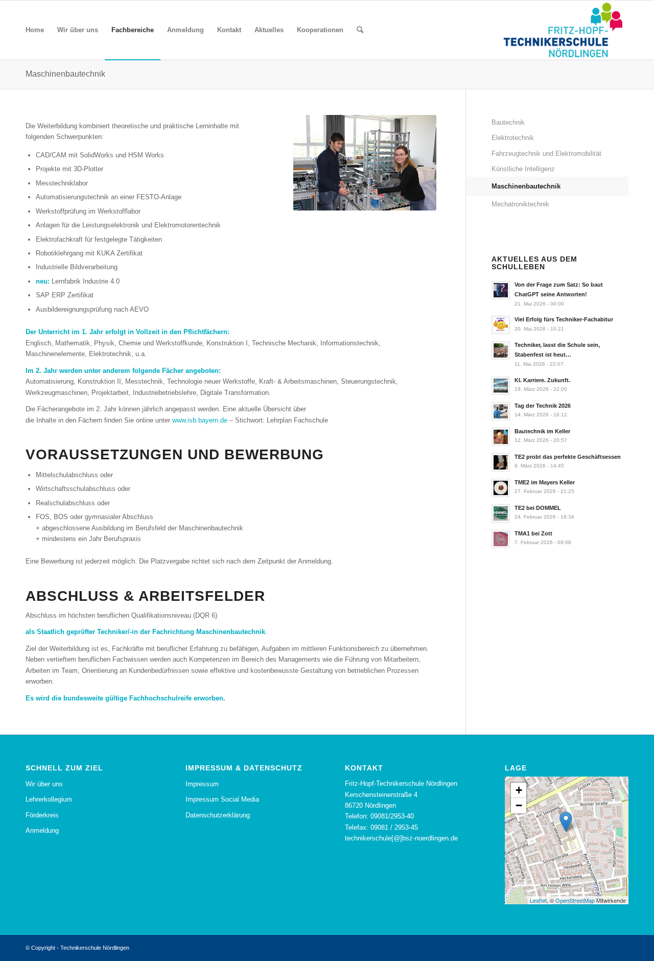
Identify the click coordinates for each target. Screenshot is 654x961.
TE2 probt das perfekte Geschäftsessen (568, 457)
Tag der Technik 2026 (543, 406)
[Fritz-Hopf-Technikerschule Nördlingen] (562, 30)
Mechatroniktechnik (520, 204)
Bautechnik (508, 122)
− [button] (519, 805)
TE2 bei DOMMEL (538, 508)
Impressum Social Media (222, 799)
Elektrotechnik (513, 138)
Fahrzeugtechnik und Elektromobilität (546, 153)
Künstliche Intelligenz (523, 169)
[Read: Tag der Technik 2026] (501, 411)
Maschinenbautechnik (65, 73)
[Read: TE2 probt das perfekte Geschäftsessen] (501, 462)
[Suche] (360, 30)
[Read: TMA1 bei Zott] (501, 539)
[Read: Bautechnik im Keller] (501, 437)
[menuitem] (35, 30)
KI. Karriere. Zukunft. (542, 380)
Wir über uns (44, 784)
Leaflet (538, 900)
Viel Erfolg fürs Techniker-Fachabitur (564, 319)
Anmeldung (42, 830)
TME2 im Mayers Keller (545, 482)
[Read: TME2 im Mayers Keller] (501, 488)
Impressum (202, 784)
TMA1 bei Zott (533, 533)
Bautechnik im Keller (542, 431)
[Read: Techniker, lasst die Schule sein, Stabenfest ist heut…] (501, 350)
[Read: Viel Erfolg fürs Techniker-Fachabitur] (501, 325)
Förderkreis (42, 815)
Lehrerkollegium (49, 799)
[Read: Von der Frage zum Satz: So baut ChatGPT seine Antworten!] (501, 290)
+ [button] (519, 790)
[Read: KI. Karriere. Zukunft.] (501, 386)
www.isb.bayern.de (199, 420)
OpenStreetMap (575, 900)
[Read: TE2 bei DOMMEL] (501, 513)
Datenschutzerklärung (217, 815)
